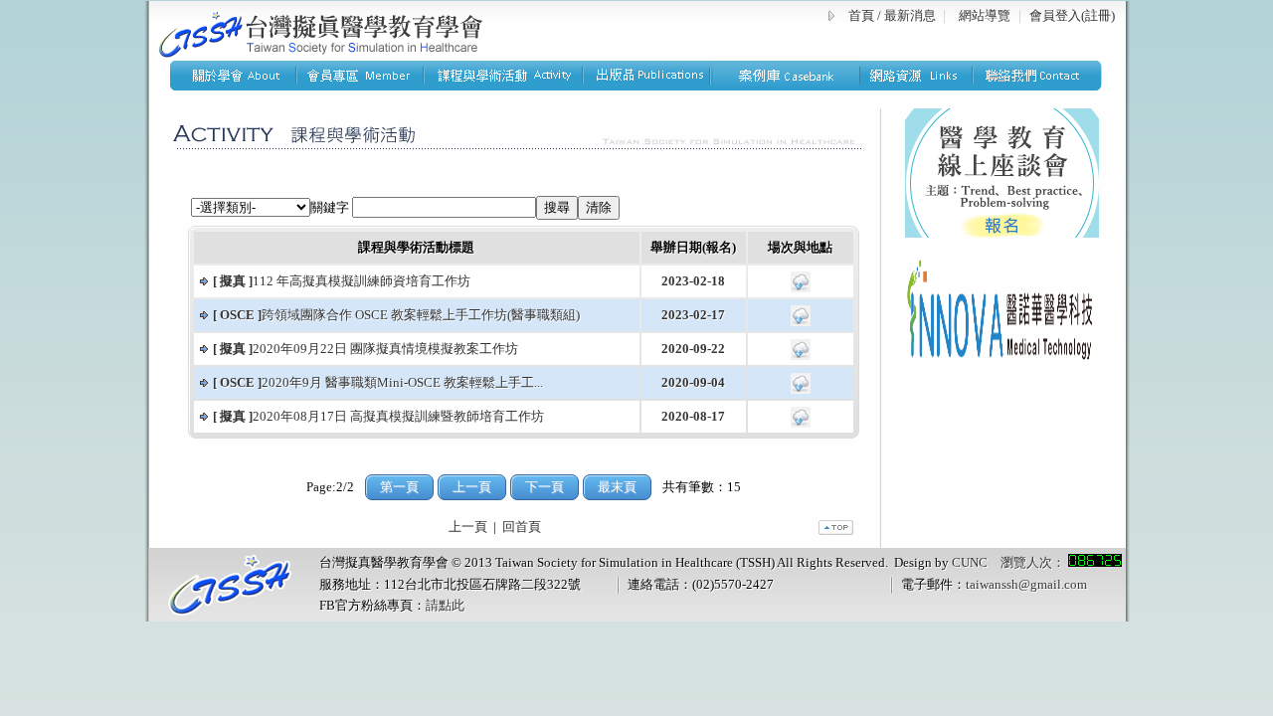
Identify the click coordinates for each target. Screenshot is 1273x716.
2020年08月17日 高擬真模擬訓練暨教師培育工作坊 (378, 416)
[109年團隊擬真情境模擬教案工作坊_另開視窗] (801, 355)
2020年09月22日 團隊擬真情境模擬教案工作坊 (365, 348)
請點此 (445, 605)
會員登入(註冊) (1072, 15)
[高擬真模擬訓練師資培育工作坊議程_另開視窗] (801, 287)
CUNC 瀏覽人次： (1010, 562)
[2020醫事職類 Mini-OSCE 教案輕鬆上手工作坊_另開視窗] (801, 389)
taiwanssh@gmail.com (1026, 584)
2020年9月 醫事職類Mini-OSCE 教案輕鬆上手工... (378, 382)
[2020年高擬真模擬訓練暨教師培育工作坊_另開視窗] (801, 423)
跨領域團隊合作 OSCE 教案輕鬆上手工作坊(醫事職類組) (396, 314)
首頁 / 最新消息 (892, 15)
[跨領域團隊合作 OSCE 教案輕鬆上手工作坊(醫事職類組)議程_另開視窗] (801, 321)
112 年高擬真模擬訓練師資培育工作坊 (341, 280)
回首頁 (521, 526)
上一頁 (468, 526)
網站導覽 (984, 15)
